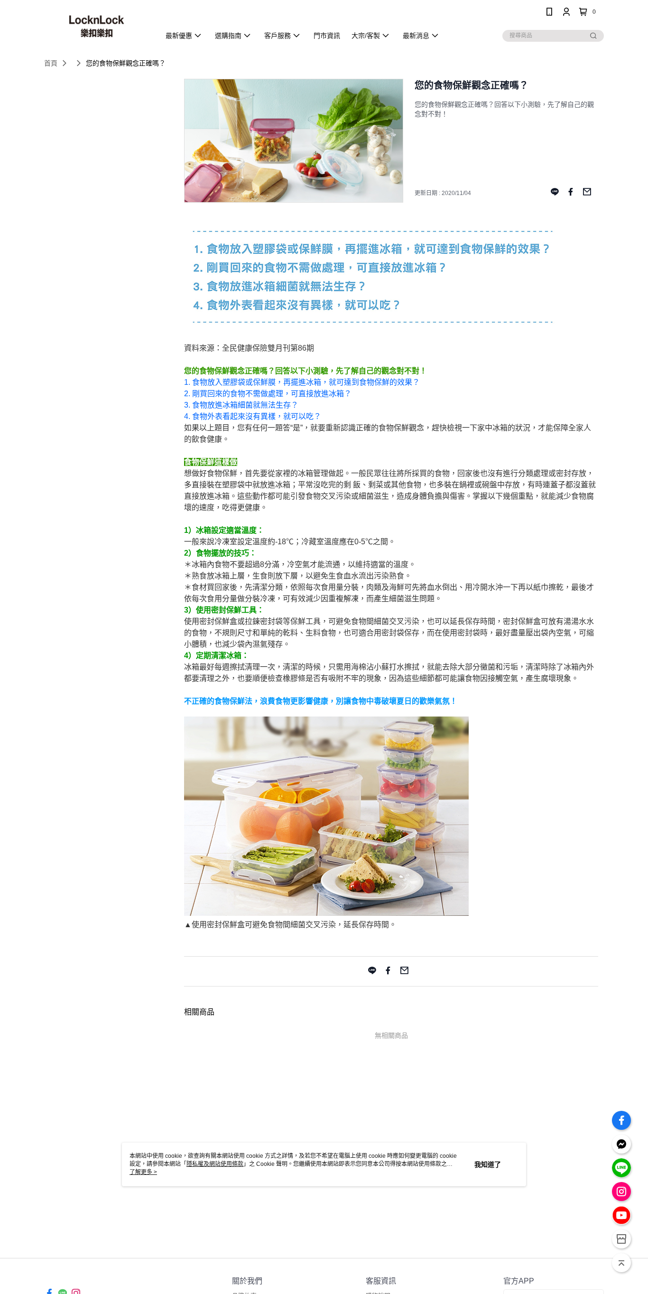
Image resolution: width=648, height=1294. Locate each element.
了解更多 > (143, 1172)
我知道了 (487, 1164)
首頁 (50, 63)
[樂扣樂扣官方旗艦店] (96, 24)
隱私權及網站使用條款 (214, 1164)
